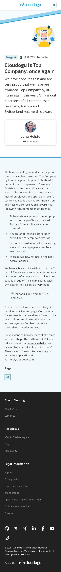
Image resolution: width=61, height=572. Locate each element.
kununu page (29, 311)
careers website (36, 343)
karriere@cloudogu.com (19, 359)
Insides (44, 57)
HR (7, 377)
